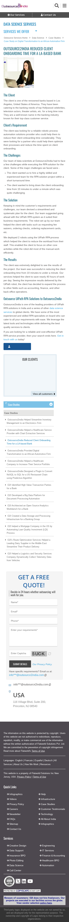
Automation (48, 865)
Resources (45, 764)
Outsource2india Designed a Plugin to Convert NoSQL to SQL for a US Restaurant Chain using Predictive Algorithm (29, 474)
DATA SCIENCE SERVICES (20, 24)
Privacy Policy (24, 777)
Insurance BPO (17, 855)
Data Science (16, 865)
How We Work (31, 764)
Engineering (48, 845)
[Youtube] (30, 882)
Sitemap (13, 824)
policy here (46, 903)
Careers (13, 809)
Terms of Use (38, 751)
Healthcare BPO (50, 860)
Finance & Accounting (53, 855)
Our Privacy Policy (42, 664)
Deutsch (48, 760)
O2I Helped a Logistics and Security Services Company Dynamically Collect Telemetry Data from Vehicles (29, 557)
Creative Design (17, 845)
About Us (18, 764)
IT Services (48, 850)
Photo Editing (16, 860)
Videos (13, 799)
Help (43, 794)
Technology (47, 814)
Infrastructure (48, 799)
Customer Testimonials (53, 809)
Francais (28, 760)
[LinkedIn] (24, 882)
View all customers (43, 394)
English (19, 760)
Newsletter (15, 814)
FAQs (12, 819)
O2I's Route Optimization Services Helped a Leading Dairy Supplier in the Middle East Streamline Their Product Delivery (28, 543)
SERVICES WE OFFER (16, 31)
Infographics (47, 824)
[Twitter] (18, 884)
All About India (48, 819)
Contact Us (15, 829)
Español (39, 760)
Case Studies (11, 413)
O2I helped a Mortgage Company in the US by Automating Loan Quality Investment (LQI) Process (29, 529)
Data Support (16, 850)
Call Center (15, 870)
